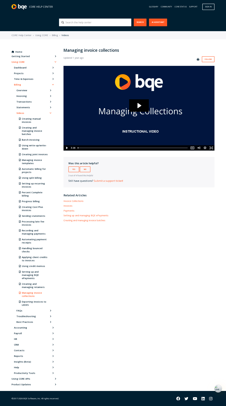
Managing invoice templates (32, 161)
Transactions (24, 101)
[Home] (19, 7)
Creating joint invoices (35, 154)
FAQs (19, 310)
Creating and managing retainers (33, 285)
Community (166, 7)
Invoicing (21, 95)
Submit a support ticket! (108, 181)
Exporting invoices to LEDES (34, 303)
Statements (23, 107)
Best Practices (24, 321)
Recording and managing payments (34, 232)
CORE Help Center (22, 35)
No (85, 169)
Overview (21, 90)
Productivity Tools (24, 373)
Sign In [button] (208, 6)
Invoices (67, 205)
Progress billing (31, 201)
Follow (208, 59)
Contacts (19, 350)
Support (193, 7)
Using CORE (41, 35)
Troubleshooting (26, 316)
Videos (65, 35)
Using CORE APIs (21, 378)
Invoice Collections (73, 200)
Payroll (18, 333)
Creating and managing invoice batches (32, 131)
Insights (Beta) (22, 361)
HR (15, 338)
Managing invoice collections (32, 294)
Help (16, 367)
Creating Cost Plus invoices (32, 208)
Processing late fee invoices (33, 223)
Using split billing (32, 177)
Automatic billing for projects (34, 170)
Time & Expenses (23, 78)
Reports (18, 355)
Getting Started (21, 56)
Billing (55, 35)
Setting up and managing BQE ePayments (30, 275)
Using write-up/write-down (34, 147)
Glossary (153, 7)
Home (18, 51)
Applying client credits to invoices (34, 259)
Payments (68, 210)
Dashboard (20, 67)
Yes (73, 169)
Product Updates (21, 384)
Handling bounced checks (32, 250)
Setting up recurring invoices (33, 185)
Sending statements (33, 215)
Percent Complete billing (32, 194)
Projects (19, 73)
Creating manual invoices (31, 120)
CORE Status (180, 7)
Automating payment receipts (34, 241)
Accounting (20, 327)
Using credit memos (33, 266)
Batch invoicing (31, 139)
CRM (16, 344)
